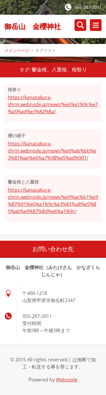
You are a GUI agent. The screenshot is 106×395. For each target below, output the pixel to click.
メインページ (16, 50)
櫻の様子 (17, 135)
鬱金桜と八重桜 (23, 182)
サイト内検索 (80, 25)
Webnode (66, 379)
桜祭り (14, 89)
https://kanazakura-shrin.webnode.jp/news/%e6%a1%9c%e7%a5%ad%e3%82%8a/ (53, 104)
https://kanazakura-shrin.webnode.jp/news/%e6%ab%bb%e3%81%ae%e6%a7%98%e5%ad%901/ (52, 150)
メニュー (96, 25)
